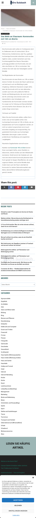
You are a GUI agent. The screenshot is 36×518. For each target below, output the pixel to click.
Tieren (3, 414)
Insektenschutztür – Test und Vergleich (13, 472)
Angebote (4, 301)
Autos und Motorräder (8, 310)
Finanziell (4, 332)
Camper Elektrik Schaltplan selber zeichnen (14, 465)
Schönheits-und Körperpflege (10, 403)
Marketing (4, 394)
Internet (3, 372)
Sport (2, 408)
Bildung (3, 312)
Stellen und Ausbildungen (9, 411)
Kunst (3, 383)
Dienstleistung (5, 321)
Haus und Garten (5, 33)
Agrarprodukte (5, 298)
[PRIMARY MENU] (2, 2)
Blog (2, 315)
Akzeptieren (18, 500)
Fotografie (4, 341)
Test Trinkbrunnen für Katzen (10, 468)
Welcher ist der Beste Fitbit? (9, 461)
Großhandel (5, 352)
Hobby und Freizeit (7, 366)
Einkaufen (4, 324)
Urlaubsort (4, 428)
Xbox (2, 434)
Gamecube (4, 343)
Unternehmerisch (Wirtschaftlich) (11, 422)
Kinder (3, 377)
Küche (3, 380)
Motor (3, 400)
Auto (2, 307)
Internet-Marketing (7, 375)
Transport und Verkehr (8, 420)
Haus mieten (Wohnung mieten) (11, 357)
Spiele (3, 406)
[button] (33, 478)
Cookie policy (16, 515)
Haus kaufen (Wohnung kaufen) (10, 355)
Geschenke (4, 346)
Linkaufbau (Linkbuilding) (9, 389)
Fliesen (3, 338)
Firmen (3, 335)
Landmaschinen (6, 386)
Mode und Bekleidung (8, 397)
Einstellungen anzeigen (18, 511)
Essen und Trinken (6, 329)
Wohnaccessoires (6, 431)
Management (5, 391)
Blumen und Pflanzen (7, 318)
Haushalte (4, 363)
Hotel (2, 369)
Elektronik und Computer (8, 326)
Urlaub (3, 425)
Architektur (4, 304)
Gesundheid (5, 349)
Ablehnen (18, 505)
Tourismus (4, 417)
